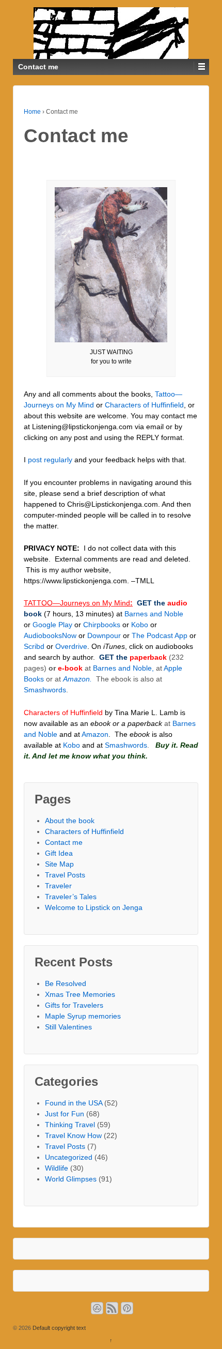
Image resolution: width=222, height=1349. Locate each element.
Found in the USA (73, 1103)
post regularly (50, 460)
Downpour (104, 635)
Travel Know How (73, 1135)
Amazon (94, 734)
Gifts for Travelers (74, 1005)
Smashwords (45, 690)
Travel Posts (65, 875)
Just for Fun (64, 1114)
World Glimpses (71, 1179)
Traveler (58, 886)
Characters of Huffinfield (144, 405)
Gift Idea (59, 853)
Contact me (64, 842)
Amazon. (77, 679)
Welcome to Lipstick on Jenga (93, 907)
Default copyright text (58, 1328)
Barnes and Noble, (123, 668)
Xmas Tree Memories (80, 994)
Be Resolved (65, 983)
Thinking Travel (70, 1124)
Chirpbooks (101, 624)
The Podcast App (160, 635)
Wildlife (56, 1168)
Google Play (52, 624)
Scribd (34, 646)
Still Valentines (68, 1027)
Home (32, 111)
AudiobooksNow (50, 635)
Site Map (59, 864)
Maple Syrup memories (83, 1016)
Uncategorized (68, 1157)
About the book (69, 820)
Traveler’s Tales (71, 896)
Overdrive (71, 646)
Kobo (139, 624)
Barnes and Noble (153, 614)
